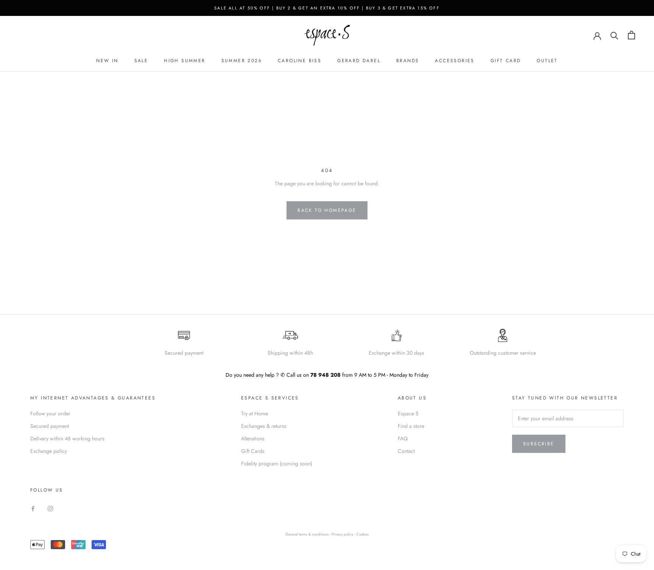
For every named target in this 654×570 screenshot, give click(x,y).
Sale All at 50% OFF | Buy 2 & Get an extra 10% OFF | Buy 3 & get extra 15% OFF (327, 8)
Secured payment (49, 426)
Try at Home (254, 413)
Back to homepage (326, 210)
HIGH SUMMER (184, 60)
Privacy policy (343, 534)
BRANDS (407, 60)
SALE (141, 60)
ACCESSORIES (454, 60)
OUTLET (547, 60)
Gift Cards (253, 451)
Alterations (253, 438)
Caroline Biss (299, 60)
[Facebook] (33, 508)
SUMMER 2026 (241, 60)
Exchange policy (48, 451)
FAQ (403, 438)
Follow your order (50, 413)
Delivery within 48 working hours (67, 438)
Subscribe (538, 443)
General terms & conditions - (307, 534)
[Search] (614, 35)
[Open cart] (631, 35)
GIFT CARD (505, 60)
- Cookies (361, 534)
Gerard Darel (358, 60)
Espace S (408, 413)
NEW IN (107, 60)
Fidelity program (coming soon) (276, 463)
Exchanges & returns (264, 426)
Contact (406, 451)
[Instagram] (50, 508)
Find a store (411, 426)
